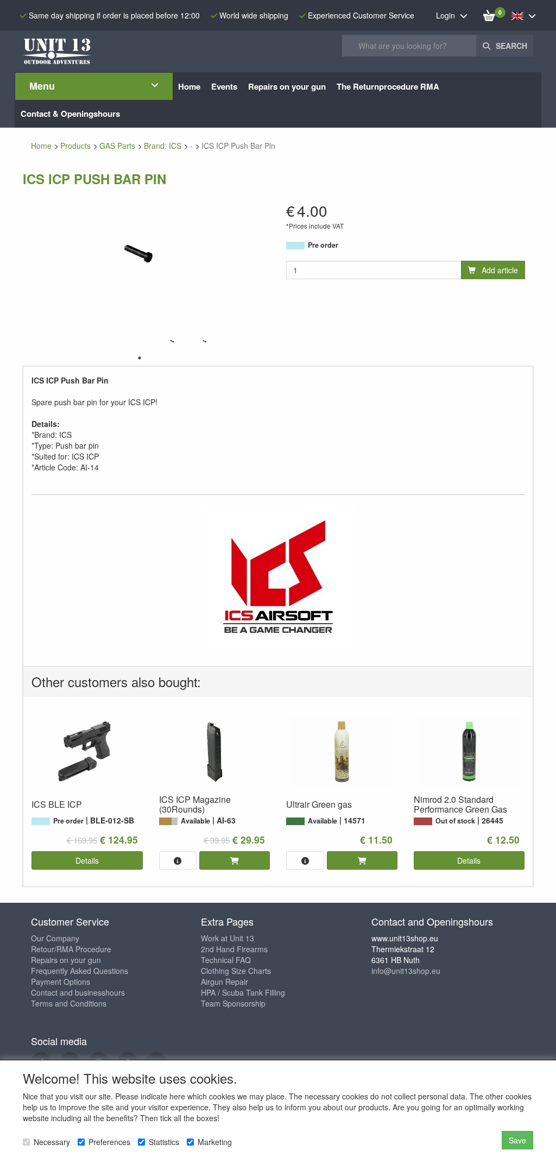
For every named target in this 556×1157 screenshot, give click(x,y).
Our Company (55, 938)
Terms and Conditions (68, 1003)
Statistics (164, 1141)
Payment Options (60, 981)
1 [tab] (139, 358)
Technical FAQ (226, 959)
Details (87, 860)
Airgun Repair (224, 981)
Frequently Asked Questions (79, 970)
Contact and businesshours (78, 992)
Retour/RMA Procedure (71, 949)
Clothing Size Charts (236, 970)
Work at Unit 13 (227, 938)
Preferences (109, 1141)
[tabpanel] (172, 341)
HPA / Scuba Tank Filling (243, 992)
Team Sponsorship (233, 1003)
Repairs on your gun (66, 959)
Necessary (52, 1141)
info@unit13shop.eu (405, 970)
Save (517, 1140)
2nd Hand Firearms (234, 949)
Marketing (215, 1141)
